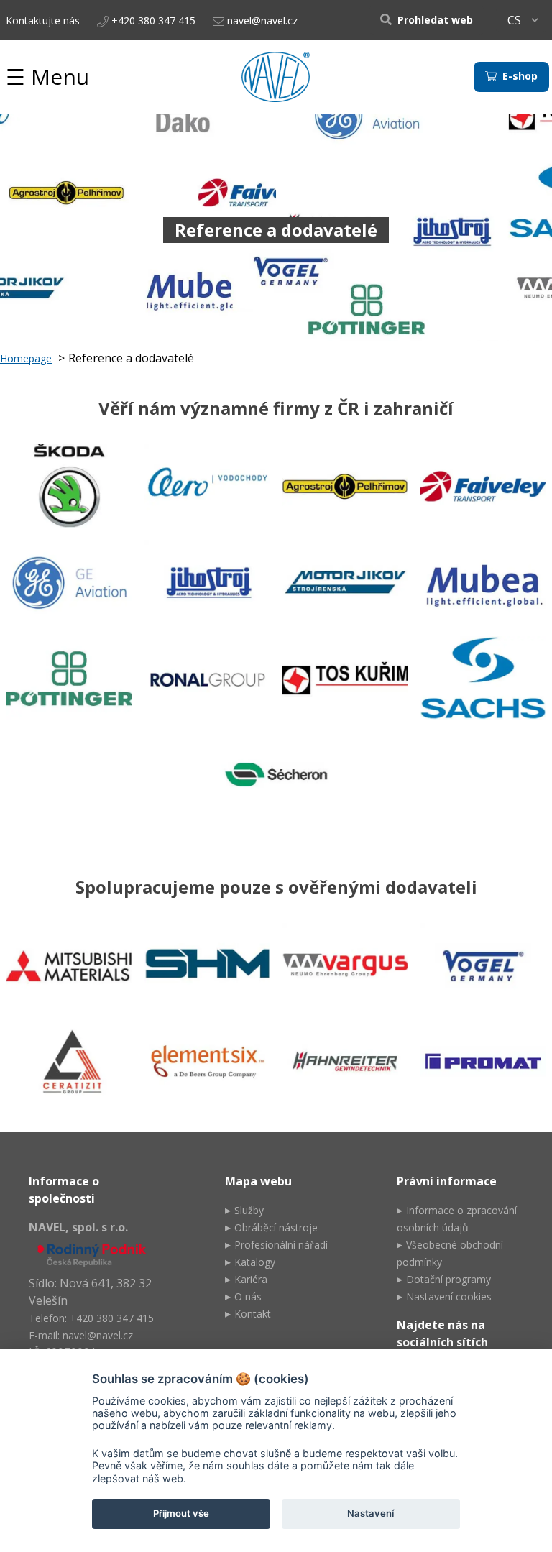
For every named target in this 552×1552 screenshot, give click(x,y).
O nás (248, 1296)
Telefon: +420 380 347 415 (91, 1318)
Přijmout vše (181, 1513)
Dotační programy (448, 1279)
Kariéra (250, 1279)
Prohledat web (434, 20)
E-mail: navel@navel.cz (81, 1335)
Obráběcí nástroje (276, 1227)
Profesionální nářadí (281, 1245)
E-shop (519, 76)
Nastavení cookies (449, 1296)
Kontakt (252, 1314)
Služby (249, 1210)
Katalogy (254, 1262)
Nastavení (370, 1513)
